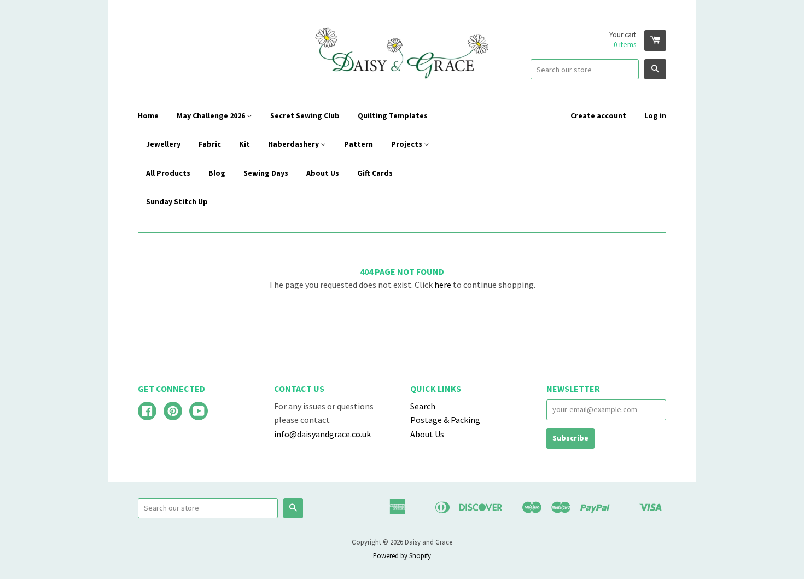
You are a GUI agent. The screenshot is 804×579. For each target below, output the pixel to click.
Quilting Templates (393, 115)
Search (422, 406)
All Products (168, 173)
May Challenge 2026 (212, 115)
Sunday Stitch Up (177, 201)
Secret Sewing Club (305, 115)
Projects (407, 144)
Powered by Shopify (402, 555)
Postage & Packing (445, 419)
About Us (322, 173)
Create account (598, 115)
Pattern (358, 144)
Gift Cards (375, 173)
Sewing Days (265, 173)
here (442, 284)
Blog (216, 173)
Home (148, 115)
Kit (244, 144)
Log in (655, 115)
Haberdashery (294, 144)
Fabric (210, 144)
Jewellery (163, 144)
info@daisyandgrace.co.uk (322, 434)
